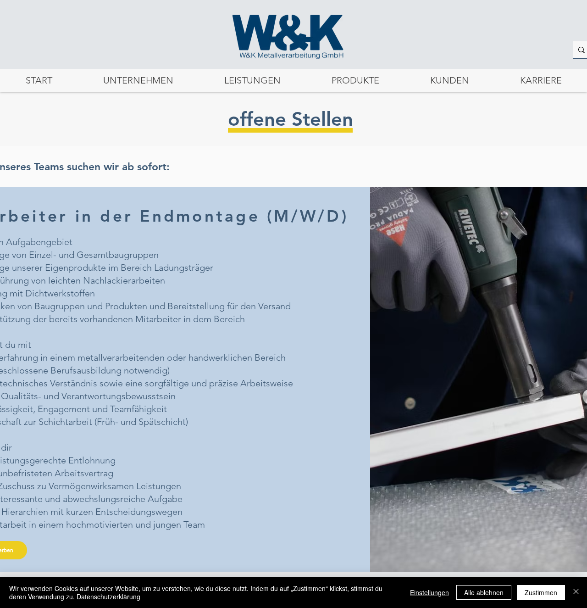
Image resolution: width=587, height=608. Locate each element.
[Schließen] (575, 592)
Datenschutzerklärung (108, 596)
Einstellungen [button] (429, 592)
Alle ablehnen (484, 592)
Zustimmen (541, 592)
